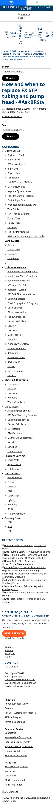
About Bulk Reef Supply (16, 703)
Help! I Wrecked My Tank (19, 182)
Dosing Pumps (14, 307)
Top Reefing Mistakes (18, 231)
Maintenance (14, 334)
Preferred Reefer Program (18, 737)
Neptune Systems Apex (19, 191)
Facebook (10, 647)
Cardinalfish (13, 249)
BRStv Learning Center (16, 766)
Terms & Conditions (15, 721)
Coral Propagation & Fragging (22, 303)
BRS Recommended (15, 780)
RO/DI (10, 509)
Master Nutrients (16, 186)
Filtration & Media (16, 312)
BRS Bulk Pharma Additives (21, 294)
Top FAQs (12, 227)
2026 (9, 522)
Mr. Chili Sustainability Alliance (20, 712)
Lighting (11, 325)
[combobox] (26, 71)
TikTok (8, 656)
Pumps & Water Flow (34, 54)
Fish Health (13, 177)
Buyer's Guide (14, 173)
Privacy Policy (9, 800)
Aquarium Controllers (18, 280)
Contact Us (10, 732)
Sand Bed (12, 446)
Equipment (13, 384)
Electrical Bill (13, 428)
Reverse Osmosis (16, 357)
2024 (9, 531)
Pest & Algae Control (18, 200)
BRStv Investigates (16, 164)
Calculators (10, 775)
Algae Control (14, 464)
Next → (18, 116)
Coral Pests (13, 459)
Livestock (12, 330)
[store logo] (26, 16)
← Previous (8, 116)
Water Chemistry (16, 402)
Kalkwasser (13, 495)
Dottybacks (13, 258)
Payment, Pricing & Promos (19, 746)
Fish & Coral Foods (16, 316)
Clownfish (12, 253)
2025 (9, 526)
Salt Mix (11, 366)
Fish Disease (13, 469)
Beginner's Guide (16, 155)
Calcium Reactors (16, 298)
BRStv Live (12, 168)
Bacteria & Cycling (16, 289)
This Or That (13, 218)
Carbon (11, 482)
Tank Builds (13, 209)
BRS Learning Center (22, 51)
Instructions (11, 771)
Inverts (11, 263)
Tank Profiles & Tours (18, 213)
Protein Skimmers (16, 348)
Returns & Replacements (17, 741)
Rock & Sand (13, 361)
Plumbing (41, 108)
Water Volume (14, 451)
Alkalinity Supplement (18, 410)
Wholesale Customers (16, 755)
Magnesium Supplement (19, 437)
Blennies (11, 245)
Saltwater (40, 51)
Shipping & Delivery (15, 751)
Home (6, 51)
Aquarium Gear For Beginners (22, 271)
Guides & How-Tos (11, 54)
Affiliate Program (13, 717)
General (11, 486)
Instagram (10, 653)
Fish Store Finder (13, 784)
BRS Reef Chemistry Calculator (22, 415)
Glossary (11, 388)
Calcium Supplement (18, 419)
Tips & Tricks (13, 222)
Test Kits (11, 375)
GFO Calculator (15, 433)
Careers (9, 708)
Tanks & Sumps (15, 370)
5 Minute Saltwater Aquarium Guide (25, 236)
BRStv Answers (15, 159)
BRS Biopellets (14, 477)
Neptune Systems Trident (20, 195)
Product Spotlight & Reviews (21, 204)
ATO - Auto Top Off (16, 285)
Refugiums (12, 352)
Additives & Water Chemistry (22, 276)
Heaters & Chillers (16, 321)
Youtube (9, 650)
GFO (9, 491)
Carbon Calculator (16, 424)
